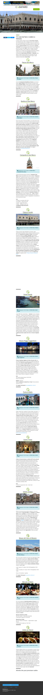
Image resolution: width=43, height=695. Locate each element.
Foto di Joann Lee (36, 594)
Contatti (11, 687)
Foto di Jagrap (37, 353)
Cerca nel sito (36, 9)
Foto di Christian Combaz (35, 452)
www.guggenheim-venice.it (31, 385)
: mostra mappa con (27, 78)
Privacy (16, 687)
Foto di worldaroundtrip (36, 307)
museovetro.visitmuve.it (30, 575)
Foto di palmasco (36, 642)
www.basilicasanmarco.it (25, 148)
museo (22, 520)
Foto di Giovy (37, 504)
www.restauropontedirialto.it (21, 432)
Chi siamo (5, 687)
